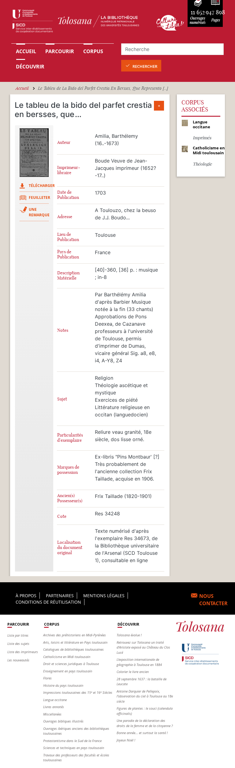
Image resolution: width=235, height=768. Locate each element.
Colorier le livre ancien (133, 671)
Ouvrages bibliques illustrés (63, 721)
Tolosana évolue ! (129, 635)
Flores (47, 678)
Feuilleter (39, 197)
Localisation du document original (69, 547)
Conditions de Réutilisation (48, 602)
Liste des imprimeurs (22, 651)
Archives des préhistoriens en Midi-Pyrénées (74, 635)
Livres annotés (53, 706)
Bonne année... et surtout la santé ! (142, 732)
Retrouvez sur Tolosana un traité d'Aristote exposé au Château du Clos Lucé (143, 647)
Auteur (63, 142)
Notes (62, 330)
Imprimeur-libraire (68, 170)
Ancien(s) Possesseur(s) (69, 498)
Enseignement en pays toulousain (67, 671)
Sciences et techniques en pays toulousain (73, 747)
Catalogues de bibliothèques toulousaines (73, 649)
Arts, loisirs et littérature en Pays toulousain (75, 642)
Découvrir (30, 66)
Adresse (64, 216)
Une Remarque (39, 212)
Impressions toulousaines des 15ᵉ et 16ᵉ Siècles (77, 692)
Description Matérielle (68, 275)
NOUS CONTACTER (213, 600)
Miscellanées (52, 714)
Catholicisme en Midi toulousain (66, 656)
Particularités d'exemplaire (70, 438)
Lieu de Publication (68, 237)
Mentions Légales (104, 595)
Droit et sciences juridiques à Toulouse (71, 663)
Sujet (62, 399)
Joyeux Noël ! (126, 740)
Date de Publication (68, 195)
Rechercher (144, 66)
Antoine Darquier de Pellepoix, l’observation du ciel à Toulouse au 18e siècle (145, 696)
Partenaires (60, 595)
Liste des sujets (18, 643)
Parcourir (59, 51)
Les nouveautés (18, 660)
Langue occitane (55, 699)
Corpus (93, 51)
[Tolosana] (80, 22)
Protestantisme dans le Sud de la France (72, 740)
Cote (61, 516)
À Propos (26, 595)
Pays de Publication (68, 254)
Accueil (26, 51)
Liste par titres (17, 635)
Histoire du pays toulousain (63, 685)
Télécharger (42, 185)
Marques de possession (68, 470)
